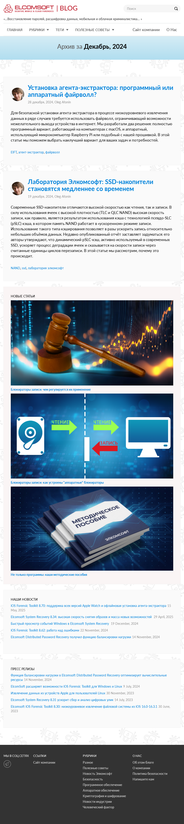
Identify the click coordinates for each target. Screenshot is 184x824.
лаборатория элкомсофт (46, 268)
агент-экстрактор (31, 152)
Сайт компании (146, 29)
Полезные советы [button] (92, 30)
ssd (24, 268)
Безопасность (93, 779)
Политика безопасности (150, 773)
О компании (141, 768)
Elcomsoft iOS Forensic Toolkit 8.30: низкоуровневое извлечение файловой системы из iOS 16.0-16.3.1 (84, 706)
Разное (88, 762)
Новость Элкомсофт (97, 773)
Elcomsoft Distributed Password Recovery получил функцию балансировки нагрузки (71, 637)
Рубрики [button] (36, 30)
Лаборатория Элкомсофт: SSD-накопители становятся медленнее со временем (90, 185)
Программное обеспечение (102, 785)
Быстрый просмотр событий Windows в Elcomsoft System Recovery (60, 623)
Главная (14, 30)
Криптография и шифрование (104, 796)
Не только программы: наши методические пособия (49, 574)
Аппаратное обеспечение (101, 790)
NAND (15, 268)
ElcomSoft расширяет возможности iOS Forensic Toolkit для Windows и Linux (66, 686)
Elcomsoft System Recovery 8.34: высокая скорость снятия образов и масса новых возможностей (82, 617)
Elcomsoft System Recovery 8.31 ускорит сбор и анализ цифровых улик (62, 700)
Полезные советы (95, 768)
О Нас (171, 29)
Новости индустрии (97, 801)
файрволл (52, 152)
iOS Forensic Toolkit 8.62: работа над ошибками (45, 630)
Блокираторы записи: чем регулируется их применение (51, 389)
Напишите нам (143, 779)
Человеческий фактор (98, 807)
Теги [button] (60, 30)
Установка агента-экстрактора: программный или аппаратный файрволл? (100, 91)
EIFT (14, 152)
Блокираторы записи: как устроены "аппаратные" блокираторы (57, 482)
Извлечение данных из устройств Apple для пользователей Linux (58, 693)
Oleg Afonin (63, 102)
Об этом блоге (143, 762)
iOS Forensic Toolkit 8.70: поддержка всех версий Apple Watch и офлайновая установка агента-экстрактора (88, 606)
